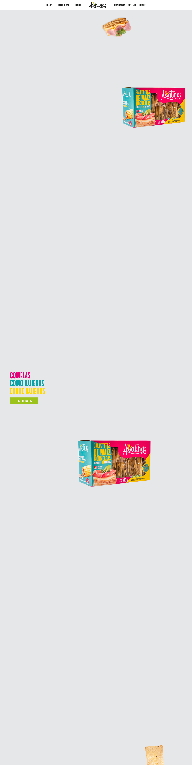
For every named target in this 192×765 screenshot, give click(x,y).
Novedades (132, 5)
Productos (49, 5)
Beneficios (77, 5)
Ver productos (24, 400)
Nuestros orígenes (63, 5)
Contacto (142, 5)
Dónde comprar (119, 5)
